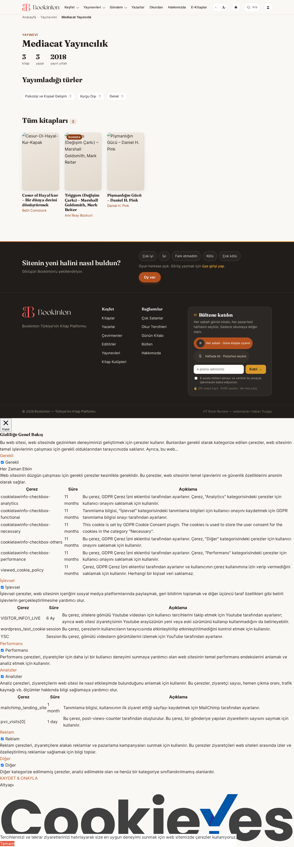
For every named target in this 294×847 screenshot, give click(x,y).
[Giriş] (268, 7)
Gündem (116, 7)
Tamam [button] (7, 843)
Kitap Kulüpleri (114, 362)
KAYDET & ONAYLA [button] (19, 778)
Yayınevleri (92, 7)
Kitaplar (108, 318)
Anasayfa (29, 17)
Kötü (210, 256)
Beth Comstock (34, 210)
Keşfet (70, 7)
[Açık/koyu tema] (235, 7)
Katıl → (255, 369)
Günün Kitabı (153, 335)
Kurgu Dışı (90, 96)
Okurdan (156, 7)
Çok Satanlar (152, 318)
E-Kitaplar (199, 7)
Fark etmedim (186, 256)
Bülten (147, 344)
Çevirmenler (112, 335)
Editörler (109, 344)
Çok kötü (230, 256)
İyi (164, 256)
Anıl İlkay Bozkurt (79, 215)
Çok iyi (147, 256)
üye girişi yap (213, 266)
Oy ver (150, 277)
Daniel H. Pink (118, 206)
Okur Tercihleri (154, 327)
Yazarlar (138, 7)
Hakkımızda (177, 7)
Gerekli (12, 462)
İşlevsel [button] (7, 580)
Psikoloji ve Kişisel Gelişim (48, 96)
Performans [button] (11, 643)
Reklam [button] (7, 732)
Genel (116, 96)
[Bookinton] (40, 7)
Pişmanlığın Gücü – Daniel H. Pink (124, 197)
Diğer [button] (5, 758)
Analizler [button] (8, 670)
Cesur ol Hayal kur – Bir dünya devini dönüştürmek (40, 200)
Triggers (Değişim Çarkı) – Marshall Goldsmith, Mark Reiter (82, 202)
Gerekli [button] (7, 455)
